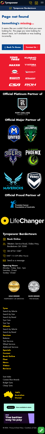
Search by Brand (9, 317)
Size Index (7, 377)
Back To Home (13, 47)
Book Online (9, 356)
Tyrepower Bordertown (24, 8)
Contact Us (31, 47)
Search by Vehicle (10, 311)
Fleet (5, 359)
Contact (6, 353)
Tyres (5, 308)
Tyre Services (8, 341)
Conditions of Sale (31, 428)
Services (7, 335)
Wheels (6, 326)
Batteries (6, 338)
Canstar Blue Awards (11, 379)
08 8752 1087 (14, 251)
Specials (7, 350)
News (5, 362)
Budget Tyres (8, 382)
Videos (6, 365)
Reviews (7, 368)
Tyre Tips (6, 323)
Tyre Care (6, 320)
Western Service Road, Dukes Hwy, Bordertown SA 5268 (23, 245)
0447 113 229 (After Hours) (17, 256)
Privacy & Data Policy (16, 428)
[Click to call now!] (30, 3)
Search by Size (9, 314)
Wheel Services (9, 344)
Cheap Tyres (8, 385)
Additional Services (10, 347)
